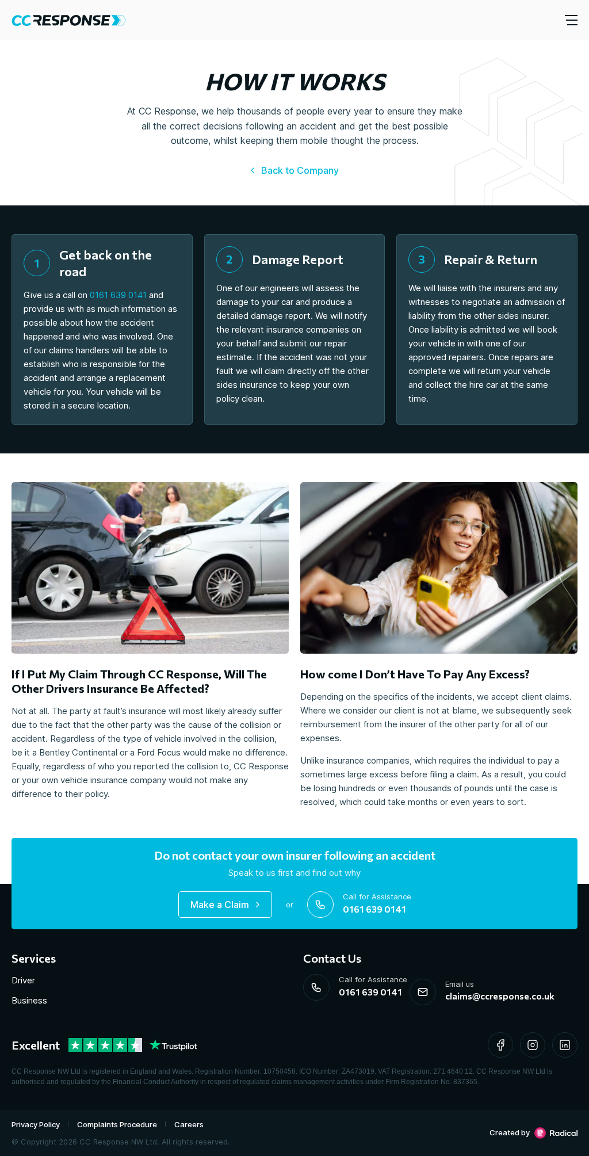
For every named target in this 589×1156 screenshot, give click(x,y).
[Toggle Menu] (571, 20)
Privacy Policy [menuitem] (36, 1124)
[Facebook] (500, 1045)
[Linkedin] (564, 1045)
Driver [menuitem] (23, 980)
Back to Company (300, 170)
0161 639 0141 (118, 294)
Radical (555, 1133)
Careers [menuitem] (189, 1124)
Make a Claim (219, 904)
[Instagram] (532, 1045)
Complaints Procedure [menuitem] (117, 1124)
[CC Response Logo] (69, 20)
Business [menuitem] (29, 1000)
